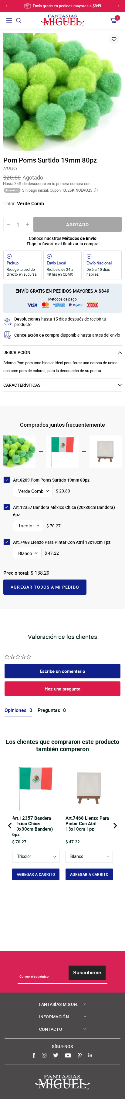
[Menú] (9, 20)
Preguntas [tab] (49, 710)
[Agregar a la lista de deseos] (114, 39)
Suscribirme (87, 972)
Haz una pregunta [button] (62, 689)
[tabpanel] (62, 92)
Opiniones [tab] (15, 710)
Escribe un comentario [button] (62, 671)
